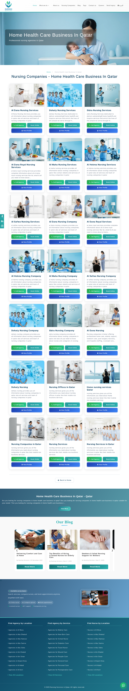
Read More (30, 567)
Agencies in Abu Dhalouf (17, 634)
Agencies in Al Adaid (16, 665)
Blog (79, 5)
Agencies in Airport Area (17, 661)
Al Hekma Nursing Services (101, 164)
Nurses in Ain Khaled (95, 652)
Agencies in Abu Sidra (16, 648)
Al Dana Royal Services (99, 222)
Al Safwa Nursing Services (25, 222)
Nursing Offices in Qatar (62, 387)
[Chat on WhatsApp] (123, 685)
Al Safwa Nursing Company (101, 276)
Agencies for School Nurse (58, 639)
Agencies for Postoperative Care (60, 670)
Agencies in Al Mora (15, 630)
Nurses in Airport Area (96, 661)
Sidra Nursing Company (61, 330)
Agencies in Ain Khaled (17, 652)
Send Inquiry (111, 5)
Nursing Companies (68, 5)
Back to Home (65, 480)
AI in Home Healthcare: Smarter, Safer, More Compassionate (59, 555)
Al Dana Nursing (95, 330)
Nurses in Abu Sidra (95, 648)
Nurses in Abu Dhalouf (96, 634)
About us (56, 5)
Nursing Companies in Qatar (26, 444)
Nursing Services (58, 444)
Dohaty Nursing (19, 387)
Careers (101, 5)
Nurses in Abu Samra (96, 643)
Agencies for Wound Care (57, 652)
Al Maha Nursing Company (63, 276)
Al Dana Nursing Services (24, 110)
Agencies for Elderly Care (57, 630)
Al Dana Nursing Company (63, 222)
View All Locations (16, 675)
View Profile (27, 130)
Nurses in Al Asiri (94, 670)
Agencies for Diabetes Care (58, 643)
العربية (121, 5)
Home (35, 5)
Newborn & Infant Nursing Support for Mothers (28, 554)
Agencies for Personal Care (58, 665)
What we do (43, 5)
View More (64, 508)
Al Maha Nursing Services (63, 164)
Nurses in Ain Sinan (95, 656)
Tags (84, 5)
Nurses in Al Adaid (94, 665)
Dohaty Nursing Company (25, 330)
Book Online (35, 125)
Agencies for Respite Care (58, 656)
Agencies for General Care (58, 661)
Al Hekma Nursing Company (26, 276)
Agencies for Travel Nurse (58, 648)
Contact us (92, 5)
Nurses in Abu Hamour (96, 639)
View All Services (55, 675)
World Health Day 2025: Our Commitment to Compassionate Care (94, 555)
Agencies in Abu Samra (17, 643)
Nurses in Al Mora (94, 630)
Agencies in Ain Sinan (16, 656)
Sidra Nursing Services (99, 110)
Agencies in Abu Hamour (17, 639)
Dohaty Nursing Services (62, 110)
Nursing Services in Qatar (100, 444)
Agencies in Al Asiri (15, 670)
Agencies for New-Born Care (59, 634)
